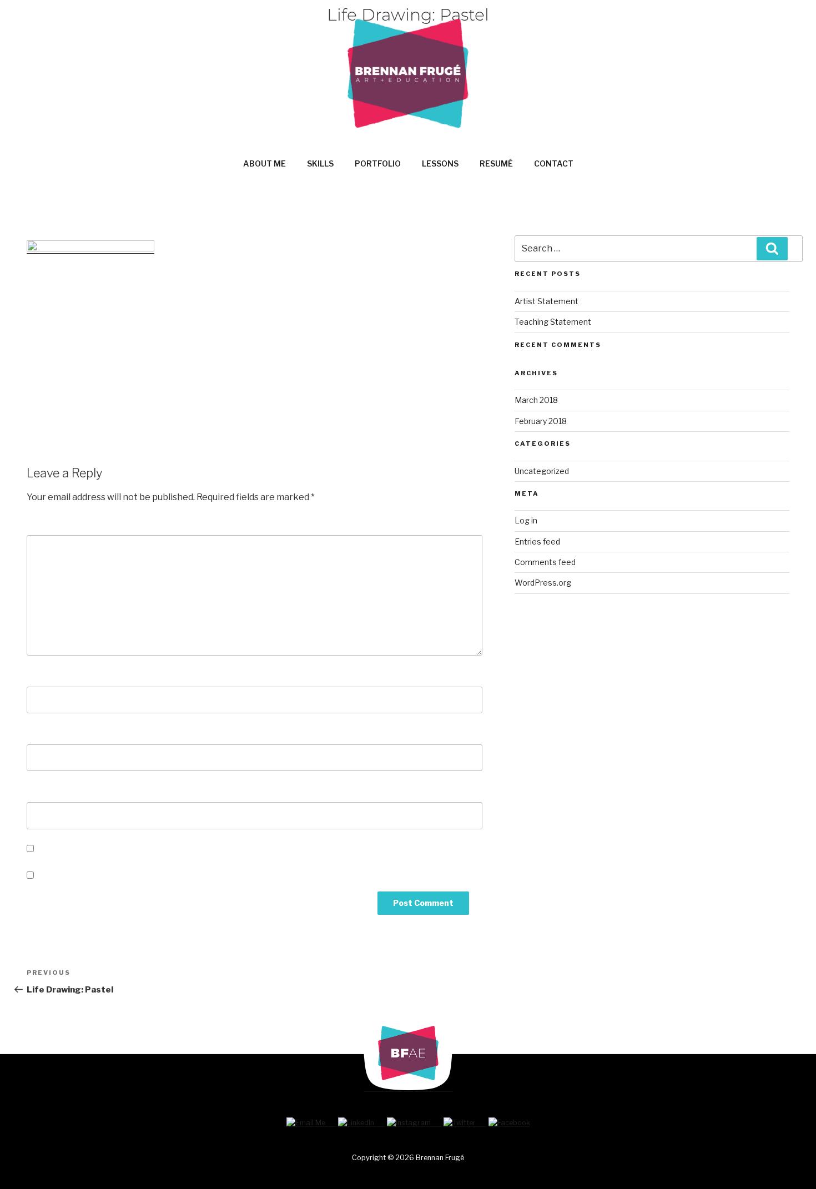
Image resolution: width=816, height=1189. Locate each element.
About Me (264, 163)
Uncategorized (542, 471)
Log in (526, 520)
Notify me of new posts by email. (107, 875)
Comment (52, 523)
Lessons (440, 163)
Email (42, 733)
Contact (553, 163)
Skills (320, 163)
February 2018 (541, 421)
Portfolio (378, 163)
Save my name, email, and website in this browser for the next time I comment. (205, 849)
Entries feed (537, 541)
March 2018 (536, 400)
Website (46, 790)
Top (789, 1162)
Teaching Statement (553, 321)
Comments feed (545, 562)
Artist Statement (546, 301)
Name (43, 675)
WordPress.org (543, 582)
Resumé (496, 163)
